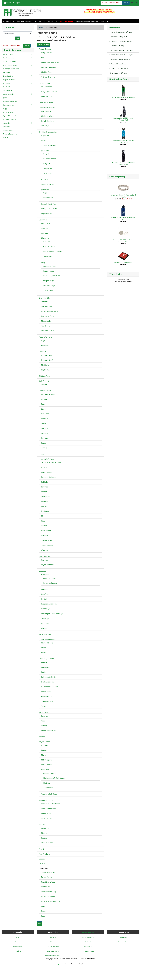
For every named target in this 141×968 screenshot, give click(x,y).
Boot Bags (45, 589)
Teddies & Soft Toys (49, 794)
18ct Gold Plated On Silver (51, 462)
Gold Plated (45, 496)
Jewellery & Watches (47, 459)
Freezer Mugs (48, 271)
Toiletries (42, 737)
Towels (44, 448)
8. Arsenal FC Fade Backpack (119, 64)
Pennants (45, 345)
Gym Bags (45, 594)
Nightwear (45, 135)
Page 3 (43, 911)
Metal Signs (45, 828)
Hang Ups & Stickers (49, 92)
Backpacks (45, 574)
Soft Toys (45, 126)
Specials (42, 859)
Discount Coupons (48, 896)
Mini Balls (45, 365)
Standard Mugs (49, 285)
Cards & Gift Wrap (46, 103)
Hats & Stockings (47, 121)
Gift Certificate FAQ (48, 892)
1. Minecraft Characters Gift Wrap (120, 32)
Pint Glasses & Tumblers (52, 251)
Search (125, 3)
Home (8, 3)
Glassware (45, 238)
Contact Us (52, 21)
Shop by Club (40, 21)
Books (43, 672)
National (46, 783)
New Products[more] (119, 79)
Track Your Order (123, 942)
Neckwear (45, 511)
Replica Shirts (46, 213)
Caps (45, 193)
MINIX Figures (46, 760)
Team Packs (48, 788)
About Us (105, 21)
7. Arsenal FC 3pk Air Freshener (119, 59)
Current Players (49, 773)
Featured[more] (117, 177)
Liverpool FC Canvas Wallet (123, 262)
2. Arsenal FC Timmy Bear (118, 37)
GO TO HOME (43, 44)
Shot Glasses (48, 256)
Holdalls (44, 599)
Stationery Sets (47, 701)
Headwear (45, 189)
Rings (43, 521)
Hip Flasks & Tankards (49, 311)
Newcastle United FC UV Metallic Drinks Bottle (123, 164)
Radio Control (46, 765)
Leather (44, 506)
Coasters (44, 228)
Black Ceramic (46, 472)
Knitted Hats (48, 198)
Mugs (43, 262)
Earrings (44, 487)
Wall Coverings (47, 843)
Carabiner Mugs (49, 266)
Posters (44, 838)
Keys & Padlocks (47, 565)
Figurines (44, 745)
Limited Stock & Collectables (54, 778)
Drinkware (43, 220)
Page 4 (43, 916)
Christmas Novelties (47, 107)
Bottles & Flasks (47, 223)
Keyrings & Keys (45, 556)
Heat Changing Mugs (51, 276)
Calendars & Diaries (48, 677)
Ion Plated (45, 501)
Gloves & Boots (47, 643)
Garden (44, 443)
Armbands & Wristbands (50, 804)
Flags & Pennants (45, 337)
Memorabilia (46, 321)
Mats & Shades (47, 96)
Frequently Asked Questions (87, 21)
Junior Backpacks (50, 583)
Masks (43, 755)
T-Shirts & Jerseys (48, 77)
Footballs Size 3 (47, 355)
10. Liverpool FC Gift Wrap (118, 73)
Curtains (44, 428)
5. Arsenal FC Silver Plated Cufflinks (121, 50)
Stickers (44, 706)
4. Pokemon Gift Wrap (116, 46)
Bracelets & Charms (48, 477)
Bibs (43, 57)
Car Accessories (45, 83)
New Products (8, 21)
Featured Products (24, 21)
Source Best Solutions (87, 959)
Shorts (43, 140)
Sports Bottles (46, 818)
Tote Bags (45, 618)
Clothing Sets (46, 72)
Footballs (42, 351)
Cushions (44, 433)
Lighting (44, 399)
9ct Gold (44, 467)
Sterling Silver (46, 540)
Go (18, 38)
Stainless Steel (46, 535)
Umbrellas (45, 623)
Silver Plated (46, 530)
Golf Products (44, 381)
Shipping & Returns (48, 872)
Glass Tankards (49, 246)
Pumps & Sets (46, 813)
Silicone (44, 526)
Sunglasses (47, 168)
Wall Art (42, 824)
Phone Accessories (48, 730)
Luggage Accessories (49, 604)
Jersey (41, 454)
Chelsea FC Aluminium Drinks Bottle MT (123, 218)
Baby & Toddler (45, 49)
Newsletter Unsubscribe (50, 901)
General (44, 750)
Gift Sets (44, 233)
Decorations (46, 111)
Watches (44, 550)
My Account (123, 937)
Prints (43, 648)
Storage (44, 409)
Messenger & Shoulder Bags (52, 613)
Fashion (44, 492)
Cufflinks (44, 301)
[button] (137, 958)
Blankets (44, 419)
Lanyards (46, 163)
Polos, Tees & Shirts (49, 209)
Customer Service (88, 932)
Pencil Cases (46, 691)
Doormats (45, 438)
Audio (43, 721)
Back (39, 923)
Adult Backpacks (49, 578)
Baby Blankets (46, 53)
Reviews (42, 864)
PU (42, 516)
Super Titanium (47, 545)
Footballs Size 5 (47, 360)
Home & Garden (45, 391)
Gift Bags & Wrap (48, 116)
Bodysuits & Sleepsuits (50, 62)
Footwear (45, 179)
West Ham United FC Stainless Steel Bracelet (123, 196)
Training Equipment (47, 800)
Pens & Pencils (46, 696)
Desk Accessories (48, 682)
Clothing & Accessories (48, 132)
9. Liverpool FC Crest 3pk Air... (119, 68)
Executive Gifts (44, 298)
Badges (46, 154)
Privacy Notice (46, 877)
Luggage (42, 571)
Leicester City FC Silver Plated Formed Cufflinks (123, 241)
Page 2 (43, 906)
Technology (43, 712)
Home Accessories (48, 394)
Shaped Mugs (48, 281)
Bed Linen (45, 414)
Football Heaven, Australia (68, 959)
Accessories (45, 150)
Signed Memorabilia (47, 639)
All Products (17, 951)
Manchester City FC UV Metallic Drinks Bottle (123, 141)
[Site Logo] (22, 12)
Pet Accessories (45, 634)
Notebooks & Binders (49, 687)
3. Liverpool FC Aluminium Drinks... (120, 41)
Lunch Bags (45, 609)
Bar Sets (46, 242)
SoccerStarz (45, 769)
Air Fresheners (47, 87)
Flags (43, 340)
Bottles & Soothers (48, 67)
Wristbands (47, 173)
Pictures (44, 833)
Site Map (53, 942)
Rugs (43, 404)
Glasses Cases (46, 306)
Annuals (44, 662)
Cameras (44, 716)
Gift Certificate (44, 376)
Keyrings (44, 560)
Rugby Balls (45, 370)
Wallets (44, 628)
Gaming (44, 726)
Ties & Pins (45, 326)
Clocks (43, 423)
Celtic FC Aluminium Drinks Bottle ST (123, 97)
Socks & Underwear (48, 145)
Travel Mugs (48, 290)
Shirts (43, 652)
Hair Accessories (49, 159)
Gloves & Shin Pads (48, 809)
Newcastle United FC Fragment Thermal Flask (123, 119)
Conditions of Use (48, 882)
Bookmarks (45, 667)
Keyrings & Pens (47, 316)
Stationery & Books (46, 659)
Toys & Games (44, 742)
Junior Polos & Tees (48, 204)
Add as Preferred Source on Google (71, 964)
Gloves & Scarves (47, 184)
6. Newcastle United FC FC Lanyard (121, 55)
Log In (17, 3)
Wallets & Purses (47, 331)
